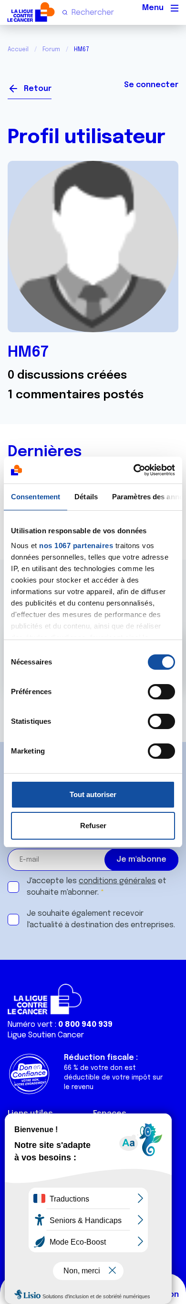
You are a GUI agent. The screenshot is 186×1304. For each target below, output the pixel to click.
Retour (38, 89)
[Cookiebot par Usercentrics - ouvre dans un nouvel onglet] (134, 470)
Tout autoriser (93, 794)
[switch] (161, 691)
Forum (51, 50)
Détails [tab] (86, 497)
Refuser (93, 825)
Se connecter (151, 85)
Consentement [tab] (35, 497)
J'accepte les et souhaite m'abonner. (96, 887)
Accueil (18, 50)
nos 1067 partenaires (76, 545)
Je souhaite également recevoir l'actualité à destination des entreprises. (101, 919)
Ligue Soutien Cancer (46, 1035)
